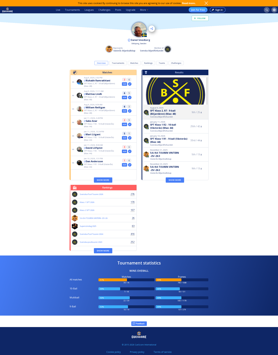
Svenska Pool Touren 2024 (91, 234)
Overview (101, 63)
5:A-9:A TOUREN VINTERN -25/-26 (93, 218)
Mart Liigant (93, 134)
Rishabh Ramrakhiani (98, 80)
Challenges (104, 9)
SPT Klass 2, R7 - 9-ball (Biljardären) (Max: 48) (163, 112)
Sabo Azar (91, 121)
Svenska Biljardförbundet (151, 50)
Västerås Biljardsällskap (124, 50)
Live (58, 9)
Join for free (198, 9)
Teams (162, 63)
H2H (124, 84)
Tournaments (72, 9)
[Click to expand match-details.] (129, 84)
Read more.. (189, 3)
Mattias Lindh (94, 94)
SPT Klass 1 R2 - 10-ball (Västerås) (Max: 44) (163, 126)
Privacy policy (137, 352)
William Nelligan (95, 107)
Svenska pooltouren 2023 (91, 242)
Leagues (89, 9)
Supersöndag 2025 (88, 226)
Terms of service (162, 352)
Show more (103, 180)
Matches (134, 63)
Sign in (219, 9)
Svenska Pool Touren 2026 (91, 194)
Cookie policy (113, 352)
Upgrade (130, 9)
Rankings (148, 63)
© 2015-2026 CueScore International (139, 344)
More (143, 9)
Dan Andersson (94, 161)
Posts (118, 9)
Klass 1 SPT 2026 (87, 202)
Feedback (140, 324)
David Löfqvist (94, 147)
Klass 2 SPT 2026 (87, 210)
